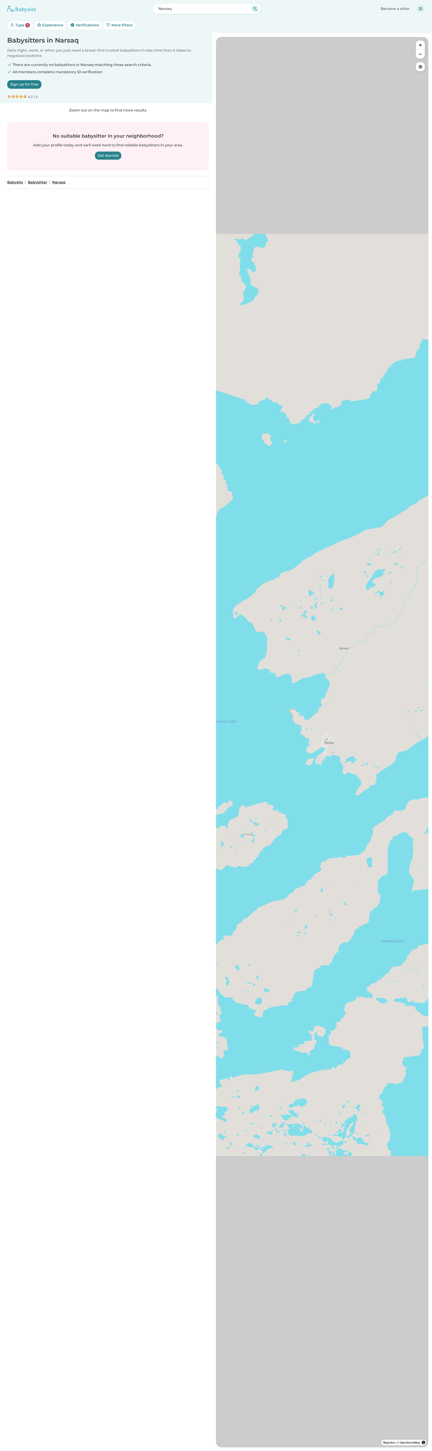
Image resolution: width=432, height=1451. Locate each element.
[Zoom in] (420, 45)
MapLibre (389, 1442)
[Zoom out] (420, 54)
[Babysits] (21, 9)
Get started (108, 155)
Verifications (87, 25)
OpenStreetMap (410, 1442)
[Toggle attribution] (423, 1442)
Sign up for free (24, 84)
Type (21, 25)
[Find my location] (420, 66)
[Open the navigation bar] (420, 9)
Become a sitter (395, 9)
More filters (121, 25)
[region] (322, 742)
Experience (52, 25)
